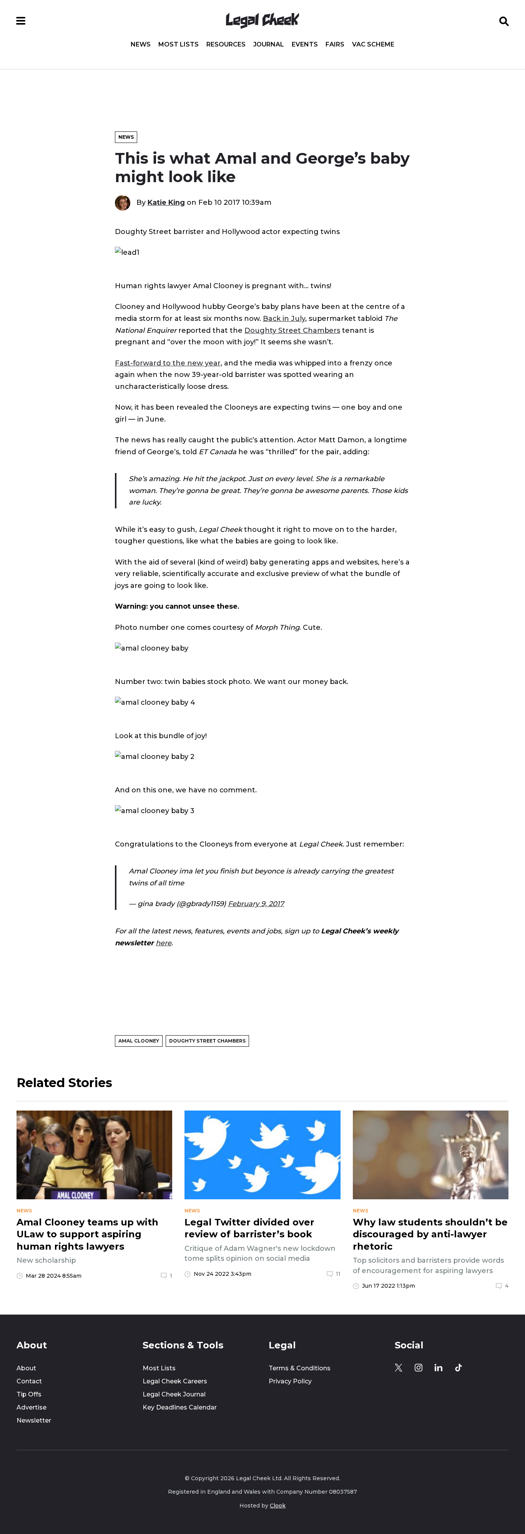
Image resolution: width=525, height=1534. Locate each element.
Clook (278, 1505)
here (163, 943)
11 (338, 1273)
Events (305, 45)
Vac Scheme (373, 45)
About (26, 1368)
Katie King (166, 202)
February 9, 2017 (256, 904)
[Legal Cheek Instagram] (418, 1367)
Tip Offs (29, 1394)
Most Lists (178, 45)
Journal (268, 45)
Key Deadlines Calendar (180, 1407)
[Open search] (504, 20)
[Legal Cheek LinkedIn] (438, 1367)
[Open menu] (20, 20)
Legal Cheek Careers (175, 1381)
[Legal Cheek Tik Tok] (458, 1367)
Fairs (335, 45)
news (24, 1211)
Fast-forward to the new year (168, 363)
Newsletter (34, 1420)
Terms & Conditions (300, 1368)
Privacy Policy (290, 1381)
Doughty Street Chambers (292, 330)
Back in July (284, 318)
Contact (29, 1381)
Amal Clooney (138, 1041)
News (141, 45)
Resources (226, 45)
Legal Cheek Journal (174, 1394)
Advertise (32, 1407)
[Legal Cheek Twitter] (398, 1367)
